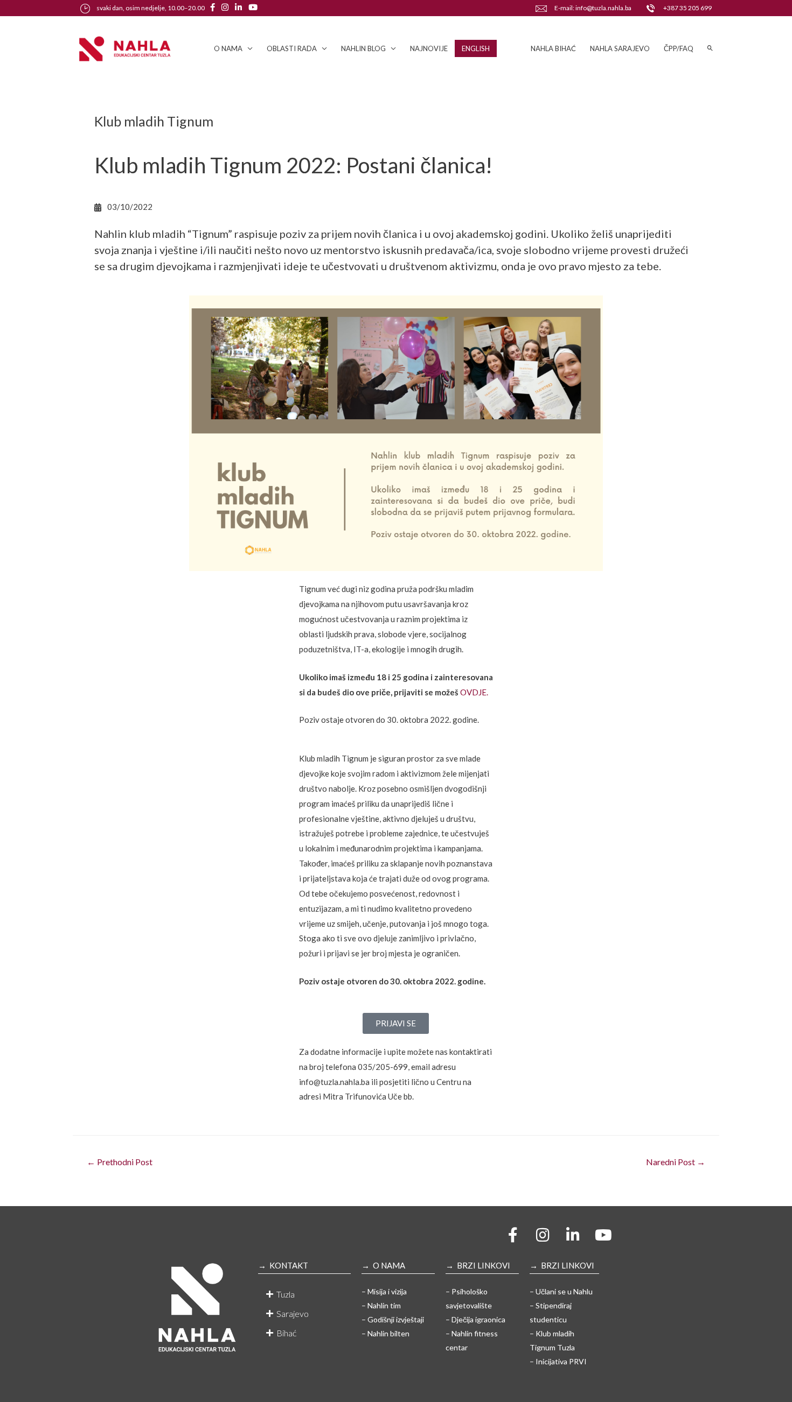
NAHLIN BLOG (363, 48)
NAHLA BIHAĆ (553, 48)
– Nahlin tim (381, 1305)
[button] (304, 1294)
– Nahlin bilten (385, 1333)
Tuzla (285, 1294)
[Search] (710, 48)
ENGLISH (476, 48)
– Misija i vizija (384, 1291)
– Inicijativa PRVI (558, 1361)
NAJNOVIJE (429, 48)
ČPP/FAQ (678, 48)
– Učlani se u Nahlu (561, 1291)
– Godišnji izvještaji (393, 1319)
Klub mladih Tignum (153, 121)
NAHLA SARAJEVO (620, 48)
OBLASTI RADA (292, 48)
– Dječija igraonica (475, 1319)
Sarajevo (292, 1313)
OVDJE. (474, 692)
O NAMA (228, 48)
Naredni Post (675, 1162)
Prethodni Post (119, 1162)
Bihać (286, 1333)
